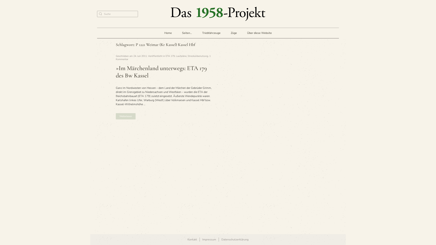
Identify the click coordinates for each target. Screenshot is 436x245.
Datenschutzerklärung (234, 239)
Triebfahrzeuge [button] (211, 33)
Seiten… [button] (187, 33)
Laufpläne (181, 56)
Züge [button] (234, 33)
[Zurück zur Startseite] (218, 14)
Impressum (209, 239)
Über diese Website (259, 33)
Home (168, 33)
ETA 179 (170, 56)
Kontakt (192, 239)
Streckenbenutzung (198, 56)
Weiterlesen (125, 116)
